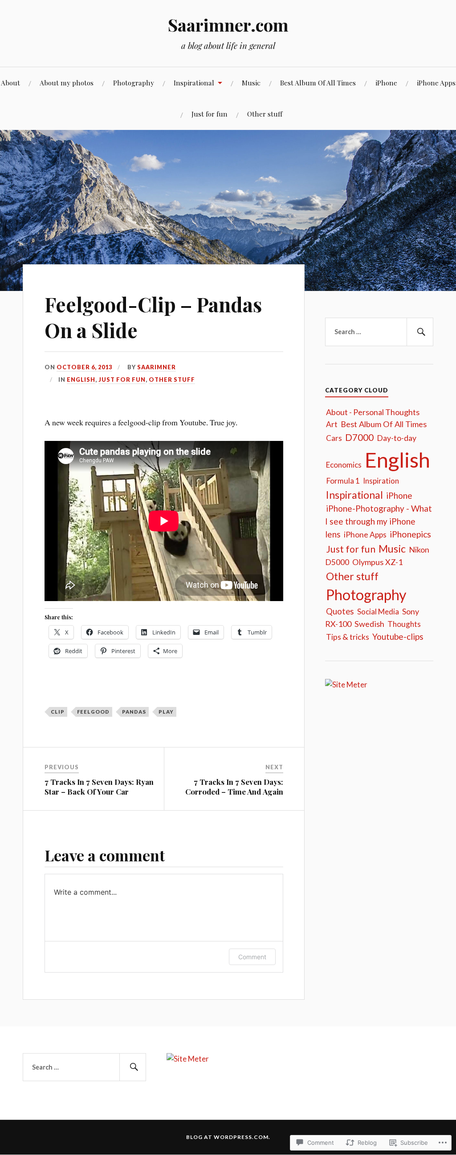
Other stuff (264, 113)
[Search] (420, 332)
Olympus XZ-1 (377, 562)
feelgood (93, 712)
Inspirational (194, 82)
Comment (252, 957)
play (166, 712)
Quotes (340, 611)
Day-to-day (396, 438)
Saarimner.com (228, 24)
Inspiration (381, 480)
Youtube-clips (397, 636)
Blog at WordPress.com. (228, 1137)
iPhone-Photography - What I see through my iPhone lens (378, 521)
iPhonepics (410, 534)
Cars (334, 438)
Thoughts (404, 624)
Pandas (134, 712)
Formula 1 (343, 480)
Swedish (369, 624)
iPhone (386, 82)
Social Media (378, 611)
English (81, 379)
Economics (344, 464)
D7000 (359, 437)
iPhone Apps (436, 82)
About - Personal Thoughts (372, 412)
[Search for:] (379, 332)
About (10, 82)
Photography (133, 82)
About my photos (67, 82)
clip (58, 712)
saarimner (156, 367)
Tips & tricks (347, 637)
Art (332, 424)
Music (251, 82)
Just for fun (209, 113)
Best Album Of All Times (318, 82)
